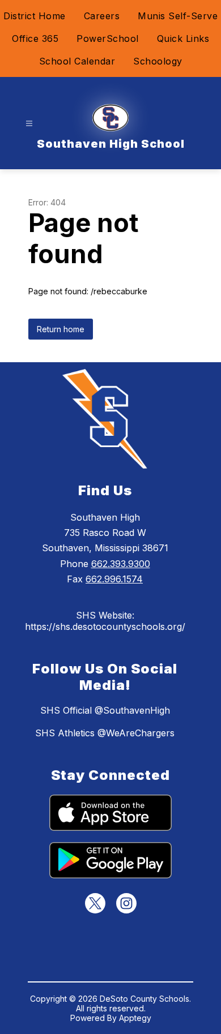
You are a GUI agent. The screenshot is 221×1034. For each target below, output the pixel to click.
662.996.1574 (114, 579)
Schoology (157, 61)
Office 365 (35, 38)
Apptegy (135, 1018)
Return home (60, 329)
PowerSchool (107, 38)
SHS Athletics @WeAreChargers (105, 733)
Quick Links (183, 38)
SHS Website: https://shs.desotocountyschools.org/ (105, 621)
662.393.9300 (120, 563)
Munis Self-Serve (178, 16)
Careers (102, 16)
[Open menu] (29, 123)
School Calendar (77, 61)
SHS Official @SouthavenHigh (105, 710)
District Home (34, 16)
